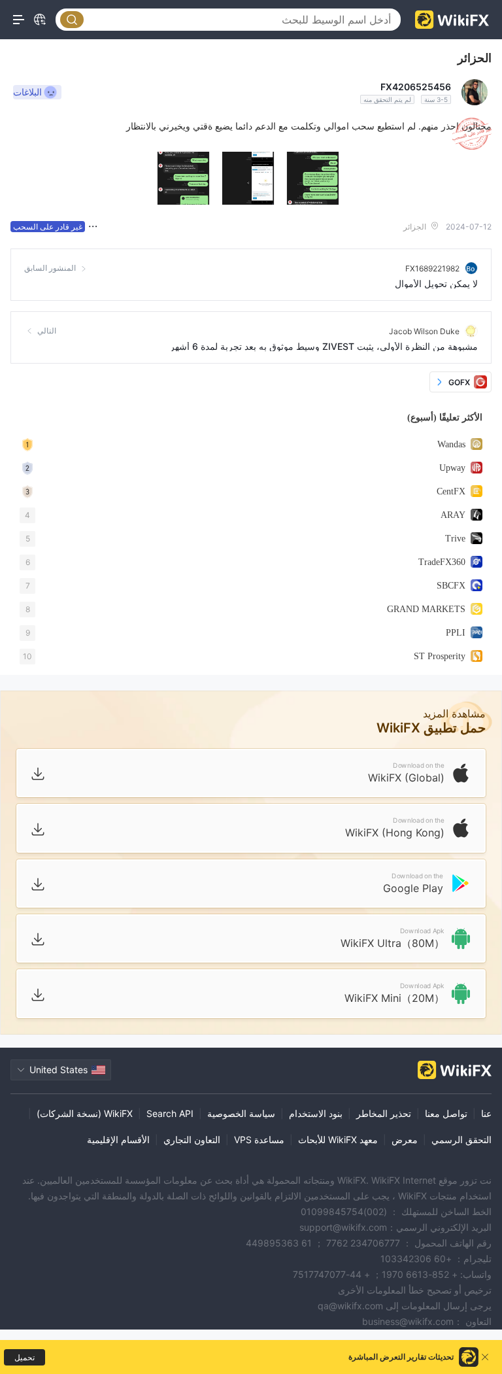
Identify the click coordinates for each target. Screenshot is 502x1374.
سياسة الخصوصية (241, 1113)
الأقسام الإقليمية (118, 1139)
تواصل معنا (446, 1113)
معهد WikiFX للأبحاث (338, 1139)
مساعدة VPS (259, 1139)
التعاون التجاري (191, 1139)
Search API (169, 1113)
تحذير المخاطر (383, 1113)
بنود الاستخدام (316, 1113)
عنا (486, 1113)
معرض (405, 1139)
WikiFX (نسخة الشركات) (85, 1113)
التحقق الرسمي (461, 1139)
